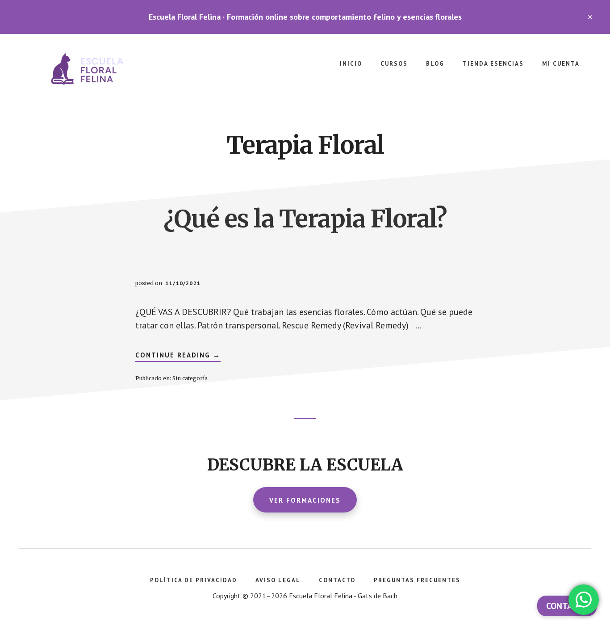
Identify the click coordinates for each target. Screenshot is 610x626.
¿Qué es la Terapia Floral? (305, 219)
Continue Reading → (178, 356)
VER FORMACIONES (305, 500)
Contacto (567, 606)
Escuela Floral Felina (89, 70)
